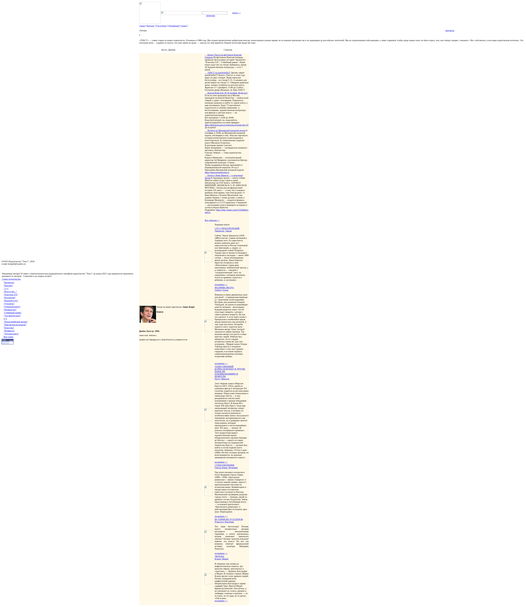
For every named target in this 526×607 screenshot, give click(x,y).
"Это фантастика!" (12, 316)
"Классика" (9, 328)
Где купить (161, 26)
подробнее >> (221, 284)
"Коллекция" (10, 297)
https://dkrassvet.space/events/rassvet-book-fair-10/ (226, 125)
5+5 (5, 319)
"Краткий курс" (11, 300)
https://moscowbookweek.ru (217, 172)
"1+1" (6, 288)
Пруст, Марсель (222, 379)
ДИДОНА (219, 556)
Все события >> (212, 220)
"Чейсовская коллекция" (15, 325)
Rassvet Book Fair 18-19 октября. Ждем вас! (226, 93)
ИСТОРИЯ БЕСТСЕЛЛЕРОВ (229, 519)
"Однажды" (9, 303)
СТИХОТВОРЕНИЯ (224, 465)
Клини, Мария (221, 559)
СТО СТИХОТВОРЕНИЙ (227, 228)
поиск (236, 13)
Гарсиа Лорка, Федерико (226, 467)
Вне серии (8, 337)
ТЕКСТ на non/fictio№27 (217, 73)
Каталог (150, 26)
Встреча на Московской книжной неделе (225, 130)
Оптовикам (173, 26)
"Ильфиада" (9, 331)
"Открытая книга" (12, 306)
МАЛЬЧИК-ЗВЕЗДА (224, 287)
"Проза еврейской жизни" (16, 322)
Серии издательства (11, 279)
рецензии (210, 15)
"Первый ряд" (10, 310)
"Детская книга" (11, 334)
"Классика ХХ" (11, 294)
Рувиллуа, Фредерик (224, 522)
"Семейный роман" (13, 313)
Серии (184, 26)
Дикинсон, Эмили (223, 231)
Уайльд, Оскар (221, 290)
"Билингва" (9, 282)
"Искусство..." (10, 291)
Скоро (142, 26)
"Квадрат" (8, 285)
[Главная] (203, 10)
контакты (449, 30)
